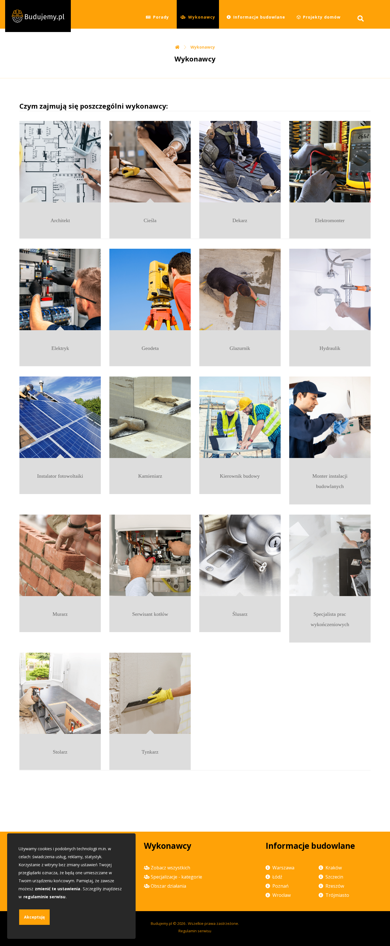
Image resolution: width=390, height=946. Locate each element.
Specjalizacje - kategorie (176, 877)
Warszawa (283, 868)
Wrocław (281, 895)
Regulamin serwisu (194, 930)
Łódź (277, 877)
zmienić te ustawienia (57, 888)
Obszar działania (168, 886)
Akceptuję (34, 917)
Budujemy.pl (161, 923)
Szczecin (334, 877)
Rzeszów (334, 886)
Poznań (280, 886)
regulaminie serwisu (44, 896)
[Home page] (177, 47)
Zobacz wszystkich (170, 868)
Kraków (333, 868)
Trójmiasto (337, 895)
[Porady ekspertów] (38, 16)
